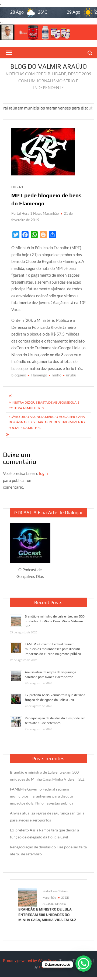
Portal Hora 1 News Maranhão (35, 213)
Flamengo (39, 375)
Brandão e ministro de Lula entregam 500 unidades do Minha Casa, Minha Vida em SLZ (55, 621)
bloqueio (18, 375)
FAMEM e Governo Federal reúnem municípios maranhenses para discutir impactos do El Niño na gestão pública (53, 649)
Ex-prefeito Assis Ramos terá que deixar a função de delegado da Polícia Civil (44, 833)
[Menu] (8, 52)
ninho (56, 375)
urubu (71, 375)
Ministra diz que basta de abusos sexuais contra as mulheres (44, 405)
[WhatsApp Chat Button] (83, 963)
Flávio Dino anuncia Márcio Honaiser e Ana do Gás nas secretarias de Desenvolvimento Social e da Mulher (47, 422)
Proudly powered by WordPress (30, 960)
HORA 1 (17, 187)
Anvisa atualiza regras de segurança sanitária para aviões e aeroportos (47, 816)
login (43, 473)
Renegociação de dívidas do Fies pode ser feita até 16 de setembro (48, 850)
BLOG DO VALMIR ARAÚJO (48, 66)
